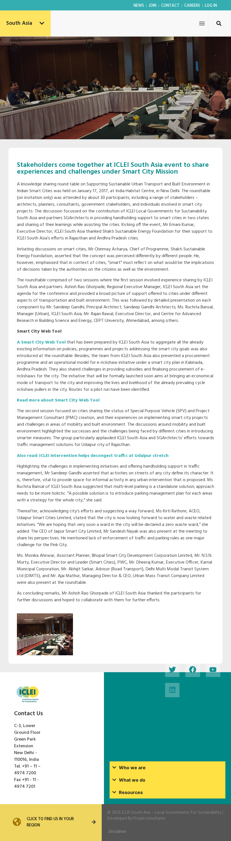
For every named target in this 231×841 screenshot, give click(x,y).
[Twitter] (172, 669)
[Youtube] (213, 669)
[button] (201, 23)
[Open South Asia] (42, 23)
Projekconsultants (149, 818)
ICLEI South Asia (136, 812)
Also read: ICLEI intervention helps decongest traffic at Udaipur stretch (92, 455)
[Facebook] (192, 669)
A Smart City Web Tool (41, 342)
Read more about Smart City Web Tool (58, 400)
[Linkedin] (172, 690)
